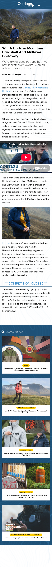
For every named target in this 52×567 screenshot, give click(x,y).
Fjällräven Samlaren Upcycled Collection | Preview (26, 355)
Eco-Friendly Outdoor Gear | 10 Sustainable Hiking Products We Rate (26, 439)
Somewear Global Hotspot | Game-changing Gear (26, 523)
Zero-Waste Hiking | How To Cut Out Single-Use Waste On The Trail (26, 481)
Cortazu (6, 243)
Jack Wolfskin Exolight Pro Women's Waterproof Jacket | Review (26, 397)
